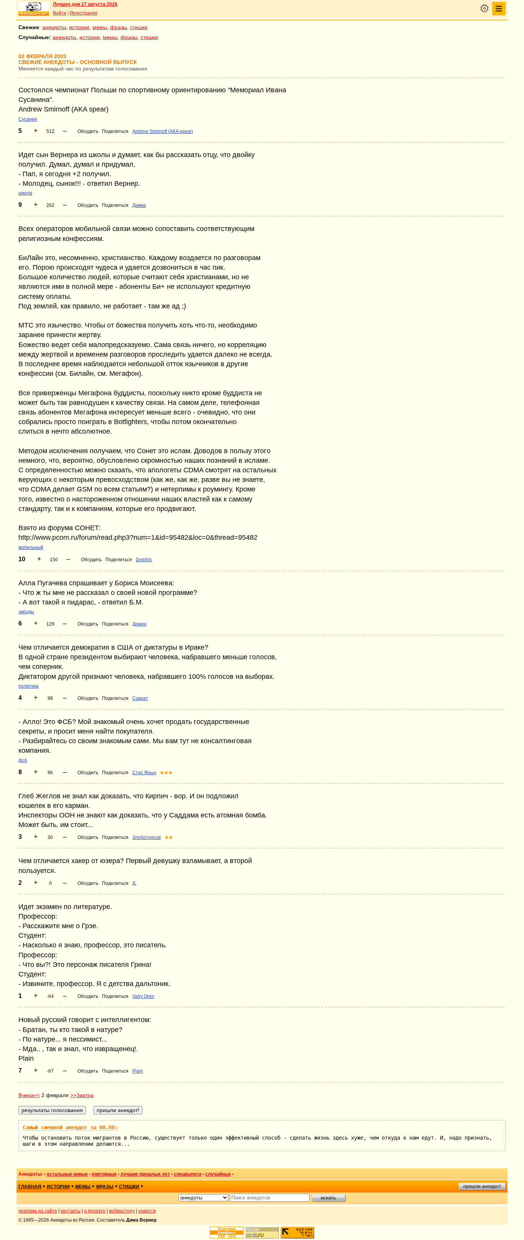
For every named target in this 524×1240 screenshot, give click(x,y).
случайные (218, 1174)
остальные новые (67, 1174)
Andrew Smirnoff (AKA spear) (162, 131)
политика (28, 686)
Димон (139, 624)
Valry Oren (143, 996)
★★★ (166, 772)
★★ (169, 837)
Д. (134, 883)
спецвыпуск (187, 1174)
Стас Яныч (144, 772)
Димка (139, 205)
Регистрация (83, 13)
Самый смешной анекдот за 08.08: (70, 1127)
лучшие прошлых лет (145, 1174)
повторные (104, 1174)
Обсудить (87, 131)
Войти (59, 13)
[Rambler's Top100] (227, 1232)
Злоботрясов (146, 837)
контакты (71, 1211)
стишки (139, 27)
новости (147, 1211)
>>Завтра (82, 1095)
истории (79, 27)
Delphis (144, 559)
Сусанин (27, 119)
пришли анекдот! (482, 1186)
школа (25, 193)
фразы (118, 27)
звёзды (26, 611)
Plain (137, 1071)
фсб (22, 760)
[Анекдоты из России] (33, 9)
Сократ (140, 698)
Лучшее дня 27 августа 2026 (85, 4)
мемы (99, 27)
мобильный (30, 547)
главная (29, 1186)
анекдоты (54, 27)
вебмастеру (122, 1211)
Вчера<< (29, 1095)
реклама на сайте (37, 1211)
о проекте (94, 1211)
